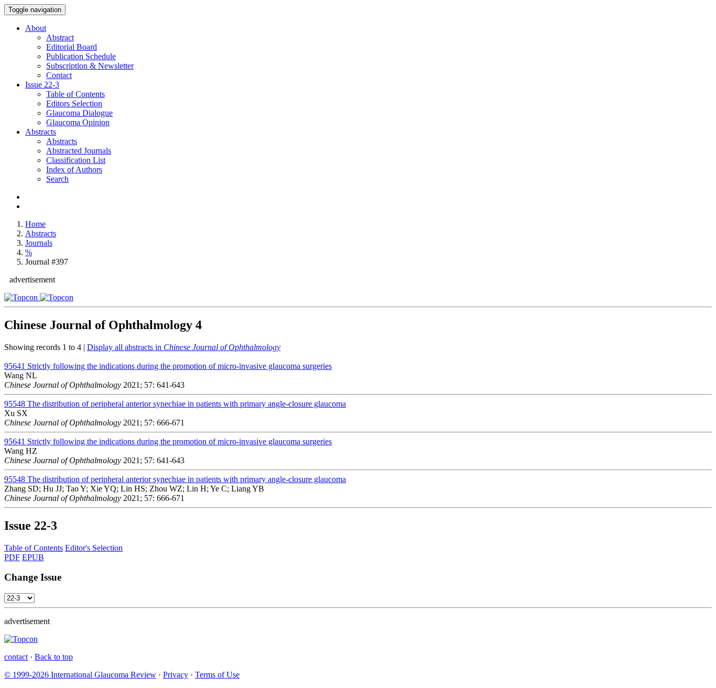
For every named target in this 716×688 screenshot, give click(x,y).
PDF (12, 557)
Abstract (60, 37)
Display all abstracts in (183, 347)
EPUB (33, 557)
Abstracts (40, 131)
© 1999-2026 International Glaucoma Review (80, 674)
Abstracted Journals (78, 150)
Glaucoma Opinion (78, 122)
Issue (42, 84)
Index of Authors (74, 169)
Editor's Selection (94, 547)
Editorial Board (71, 46)
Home (35, 224)
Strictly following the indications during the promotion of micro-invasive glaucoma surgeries (168, 366)
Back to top (54, 656)
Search (57, 178)
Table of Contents (75, 94)
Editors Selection (74, 103)
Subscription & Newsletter (90, 65)
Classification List (75, 160)
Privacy (175, 674)
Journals (38, 242)
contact (16, 656)
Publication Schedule (81, 56)
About (35, 28)
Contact (59, 75)
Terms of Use (217, 674)
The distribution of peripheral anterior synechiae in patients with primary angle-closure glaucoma (175, 403)
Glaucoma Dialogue (79, 112)
